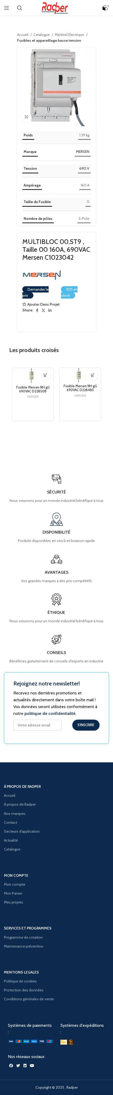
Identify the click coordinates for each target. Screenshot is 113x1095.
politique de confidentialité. (50, 713)
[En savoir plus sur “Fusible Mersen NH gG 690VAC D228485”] (92, 375)
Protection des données (24, 990)
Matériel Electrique (70, 34)
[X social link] (43, 310)
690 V (84, 168)
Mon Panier (13, 893)
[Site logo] (56, 7)
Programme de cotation (23, 937)
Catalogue (41, 34)
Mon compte (14, 884)
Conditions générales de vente (29, 999)
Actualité (11, 840)
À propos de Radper (20, 804)
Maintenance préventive (23, 946)
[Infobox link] (56, 648)
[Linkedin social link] (50, 310)
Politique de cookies (20, 981)
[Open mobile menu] (6, 8)
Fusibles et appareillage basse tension (49, 40)
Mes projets (13, 902)
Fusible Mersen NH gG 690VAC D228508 (33, 389)
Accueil (23, 34)
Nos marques (14, 813)
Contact (10, 822)
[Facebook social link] (37, 310)
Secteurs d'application (22, 831)
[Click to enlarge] (26, 117)
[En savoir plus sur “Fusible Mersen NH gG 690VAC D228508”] (45, 375)
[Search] (19, 8)
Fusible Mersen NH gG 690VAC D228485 (80, 388)
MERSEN (82, 151)
